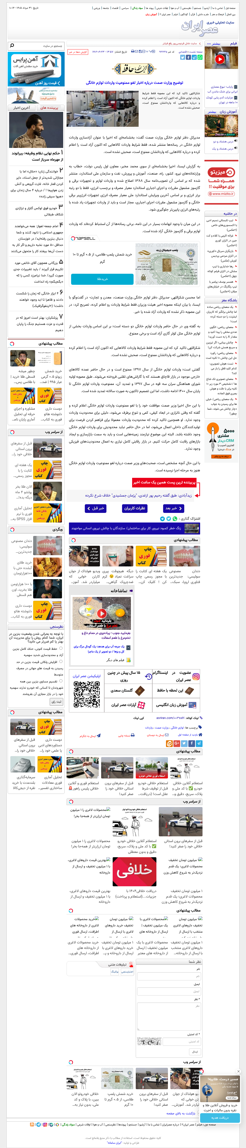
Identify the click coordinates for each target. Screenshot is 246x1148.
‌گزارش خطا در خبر (78, 52)
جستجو (197, 8)
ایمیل (197, 984)
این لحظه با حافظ (170, 691)
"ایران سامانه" (114, 1143)
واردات (149, 728)
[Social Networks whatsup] (175, 518)
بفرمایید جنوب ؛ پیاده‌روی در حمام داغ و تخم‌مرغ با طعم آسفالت (106, 635)
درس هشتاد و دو (223, 142)
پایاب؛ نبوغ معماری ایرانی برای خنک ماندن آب (223, 89)
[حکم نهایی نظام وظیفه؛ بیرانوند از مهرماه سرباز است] (36, 130)
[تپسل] (73, 238)
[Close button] (238, 1071)
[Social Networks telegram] (162, 518)
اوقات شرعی (162, 8)
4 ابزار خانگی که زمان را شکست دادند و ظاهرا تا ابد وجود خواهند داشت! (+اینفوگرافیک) (39, 299)
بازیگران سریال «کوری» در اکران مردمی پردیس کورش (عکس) (222, 256)
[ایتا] (169, 743)
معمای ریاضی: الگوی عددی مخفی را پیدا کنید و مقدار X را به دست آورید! (222, 332)
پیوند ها (150, 8)
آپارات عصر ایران (123, 705)
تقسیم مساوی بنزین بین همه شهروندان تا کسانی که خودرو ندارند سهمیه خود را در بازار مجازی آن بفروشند (36, 688)
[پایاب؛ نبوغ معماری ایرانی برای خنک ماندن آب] (221, 58)
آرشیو (206, 8)
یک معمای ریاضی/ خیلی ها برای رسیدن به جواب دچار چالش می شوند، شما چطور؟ (221, 406)
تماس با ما (217, 8)
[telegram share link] (194, 57)
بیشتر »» (213, 43)
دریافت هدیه (220, 1118)
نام (198, 969)
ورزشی (97, 8)
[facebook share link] (188, 57)
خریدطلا (102, 279)
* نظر (197, 999)
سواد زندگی (137, 8)
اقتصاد (115, 8)
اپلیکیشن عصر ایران (86, 676)
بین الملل (231, 14)
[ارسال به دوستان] (136, 51)
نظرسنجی (186, 8)
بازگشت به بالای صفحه (181, 1113)
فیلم (175, 14)
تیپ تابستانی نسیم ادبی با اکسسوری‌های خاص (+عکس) (221, 225)
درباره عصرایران (170, 1125)
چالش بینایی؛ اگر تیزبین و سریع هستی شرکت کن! (221, 345)
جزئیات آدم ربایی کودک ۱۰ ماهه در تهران (222, 100)
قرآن (193, 14)
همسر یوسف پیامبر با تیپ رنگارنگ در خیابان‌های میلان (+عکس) (222, 287)
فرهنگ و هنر (218, 14)
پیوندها (122, 1125)
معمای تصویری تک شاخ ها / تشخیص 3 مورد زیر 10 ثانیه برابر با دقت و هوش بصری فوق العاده (221, 386)
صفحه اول (230, 8)
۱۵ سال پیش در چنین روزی (124, 676)
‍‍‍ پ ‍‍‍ (149, 50)
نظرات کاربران (134, 508)
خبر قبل (98, 508)
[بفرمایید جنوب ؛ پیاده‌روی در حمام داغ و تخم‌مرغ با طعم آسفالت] (102, 613)
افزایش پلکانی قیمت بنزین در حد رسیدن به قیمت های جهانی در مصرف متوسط (39, 668)
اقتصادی (183, 52)
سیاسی (125, 8)
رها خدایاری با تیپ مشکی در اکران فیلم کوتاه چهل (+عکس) (222, 271)
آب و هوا (175, 8)
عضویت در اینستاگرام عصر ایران (172, 676)
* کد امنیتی (193, 1034)
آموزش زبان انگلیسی (171, 705)
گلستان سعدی (122, 691)
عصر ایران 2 (165, 14)
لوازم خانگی (177, 728)
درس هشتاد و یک (223, 149)
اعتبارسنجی (127, 972)
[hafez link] (134, 68)
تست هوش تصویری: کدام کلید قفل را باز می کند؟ (223, 369)
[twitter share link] (182, 57)
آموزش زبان (151, 14)
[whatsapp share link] (200, 57)
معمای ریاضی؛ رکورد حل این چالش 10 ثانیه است (221, 355)
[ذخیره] (140, 52)
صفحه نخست (196, 52)
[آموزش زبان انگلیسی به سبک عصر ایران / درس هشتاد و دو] (221, 126)
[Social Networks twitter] (168, 518)
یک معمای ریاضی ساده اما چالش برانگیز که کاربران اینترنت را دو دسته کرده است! (222, 314)
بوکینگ (114, 972)
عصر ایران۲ (188, 1125)
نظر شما (195, 962)
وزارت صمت (161, 728)
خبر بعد (171, 508)
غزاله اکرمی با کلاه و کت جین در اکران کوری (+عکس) (221, 241)
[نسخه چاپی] (132, 51)
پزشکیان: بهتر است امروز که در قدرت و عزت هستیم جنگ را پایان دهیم (39, 324)
